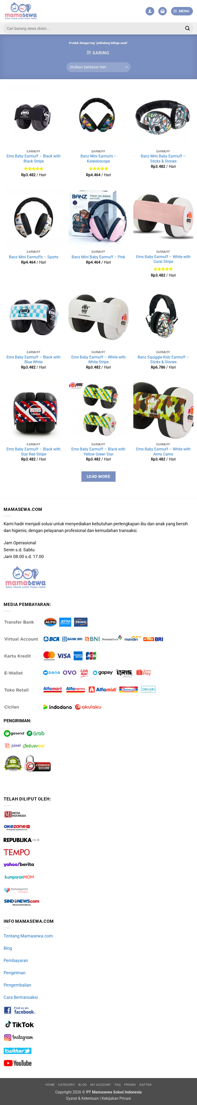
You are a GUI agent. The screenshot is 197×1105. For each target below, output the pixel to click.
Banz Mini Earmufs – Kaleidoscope (98, 158)
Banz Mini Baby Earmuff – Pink (98, 257)
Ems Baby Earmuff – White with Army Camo (163, 451)
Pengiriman (14, 972)
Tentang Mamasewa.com (28, 936)
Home (50, 1084)
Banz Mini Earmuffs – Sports (33, 257)
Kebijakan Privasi (116, 1098)
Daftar (145, 1084)
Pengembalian (17, 985)
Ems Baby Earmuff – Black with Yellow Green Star (98, 451)
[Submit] (187, 28)
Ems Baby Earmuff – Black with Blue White (33, 359)
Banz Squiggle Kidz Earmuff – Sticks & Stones (163, 359)
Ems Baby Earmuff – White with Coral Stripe (163, 259)
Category (66, 1084)
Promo (130, 1084)
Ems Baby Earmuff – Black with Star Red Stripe (33, 451)
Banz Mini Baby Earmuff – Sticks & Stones (163, 158)
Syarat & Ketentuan (82, 1098)
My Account (100, 1084)
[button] (162, 11)
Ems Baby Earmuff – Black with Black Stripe (33, 158)
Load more (99, 476)
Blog (8, 948)
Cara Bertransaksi (21, 997)
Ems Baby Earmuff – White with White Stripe (98, 359)
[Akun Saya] (150, 11)
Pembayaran (16, 960)
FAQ (118, 1084)
